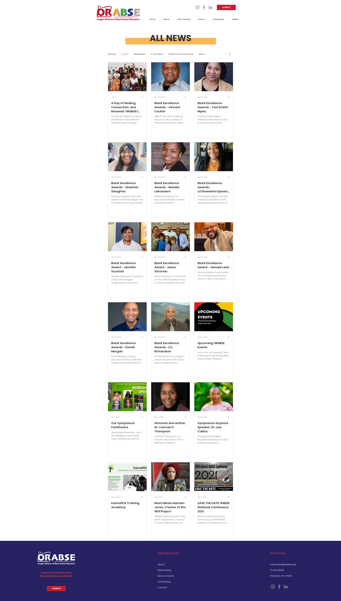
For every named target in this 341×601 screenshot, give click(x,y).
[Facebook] (204, 7)
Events (124, 54)
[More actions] (143, 97)
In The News (157, 54)
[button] (229, 54)
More (201, 54)
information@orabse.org (283, 564)
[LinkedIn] (210, 7)
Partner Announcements (181, 54)
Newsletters (139, 54)
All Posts (112, 54)
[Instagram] (197, 7)
